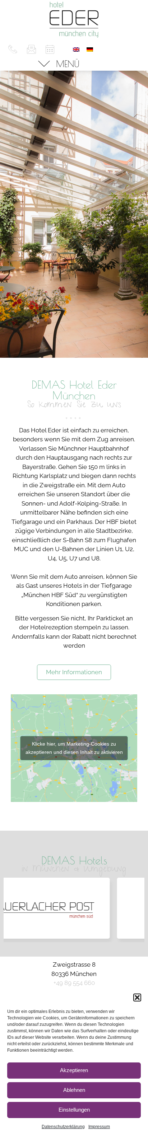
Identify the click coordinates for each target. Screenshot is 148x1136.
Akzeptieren (74, 1070)
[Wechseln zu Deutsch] (90, 49)
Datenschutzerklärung (63, 1126)
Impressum (99, 1126)
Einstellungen (74, 1110)
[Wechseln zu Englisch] (76, 49)
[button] (137, 997)
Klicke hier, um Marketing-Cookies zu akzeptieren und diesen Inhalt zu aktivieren (74, 748)
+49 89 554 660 (74, 982)
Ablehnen (74, 1090)
